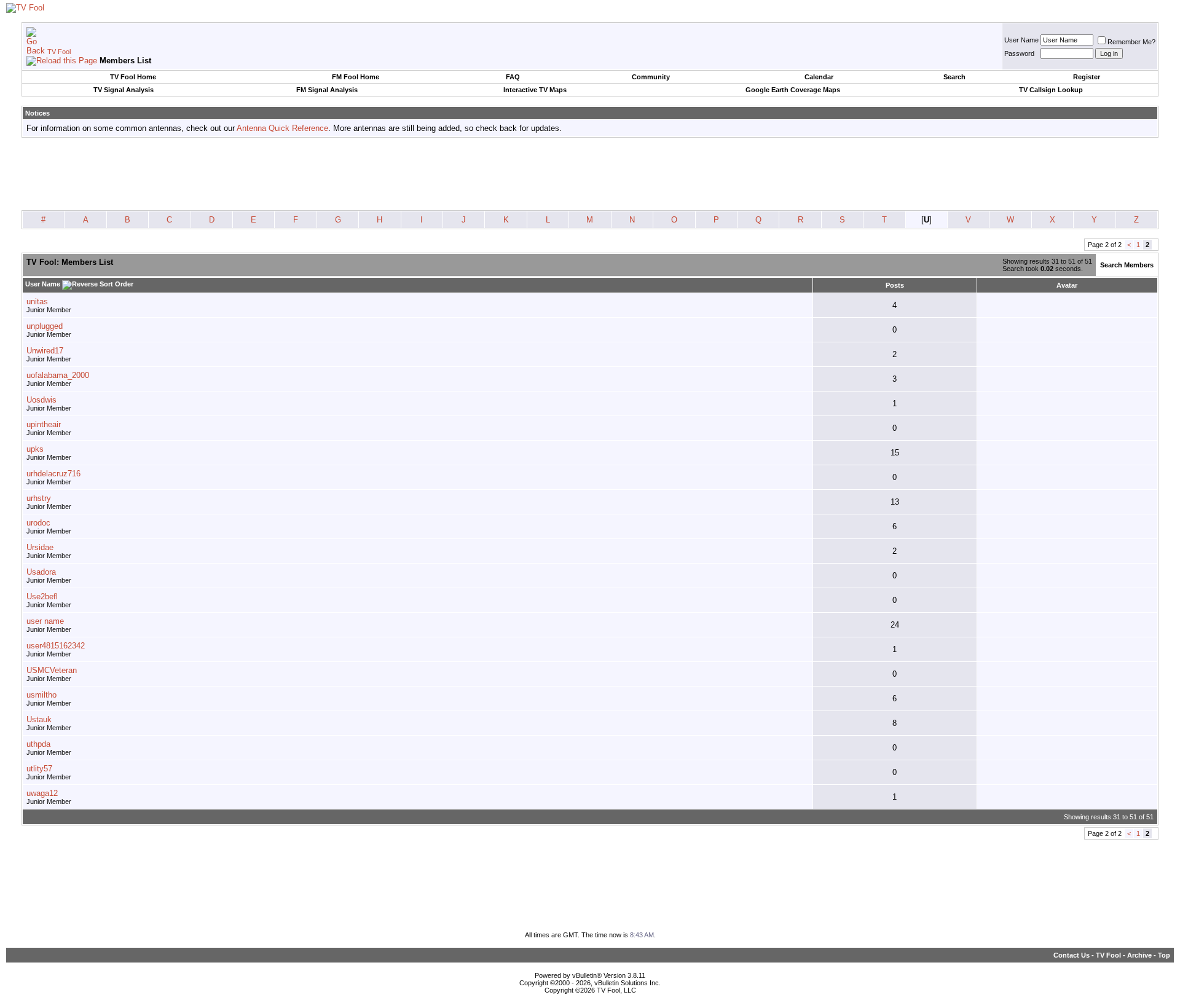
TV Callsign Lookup (1051, 89)
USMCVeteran (51, 670)
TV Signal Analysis (123, 89)
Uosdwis (41, 399)
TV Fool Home (133, 77)
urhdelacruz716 (53, 473)
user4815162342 (55, 645)
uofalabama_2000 (57, 375)
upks (35, 449)
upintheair (43, 424)
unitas (37, 301)
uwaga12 (42, 793)
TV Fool (59, 51)
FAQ (513, 77)
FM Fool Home (355, 77)
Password (1019, 53)
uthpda (38, 744)
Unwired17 (44, 350)
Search (954, 77)
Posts (895, 285)
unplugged (44, 326)
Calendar (818, 77)
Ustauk (39, 719)
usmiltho (41, 694)
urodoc (38, 522)
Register (1086, 77)
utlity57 (39, 768)
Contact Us (1071, 955)
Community (651, 77)
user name (45, 621)
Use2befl (42, 596)
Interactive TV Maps (535, 89)
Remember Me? (1131, 41)
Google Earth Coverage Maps (792, 89)
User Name (1021, 40)
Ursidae (39, 547)
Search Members (1127, 265)
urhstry (38, 498)
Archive (1139, 955)
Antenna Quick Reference (282, 128)
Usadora (41, 572)
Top (1164, 955)
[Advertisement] (590, 174)
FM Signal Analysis (327, 89)
